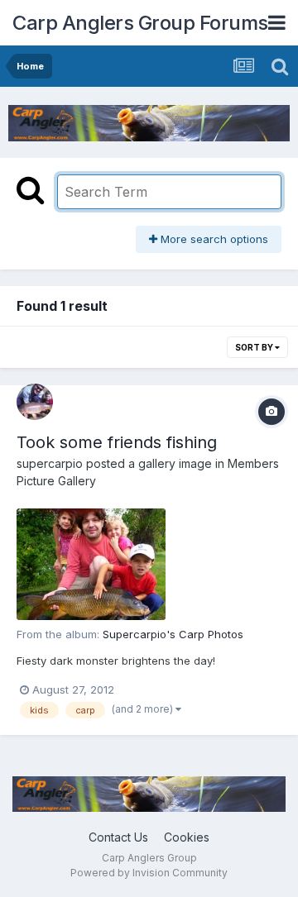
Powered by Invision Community (149, 872)
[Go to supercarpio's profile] (35, 402)
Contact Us (118, 837)
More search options (212, 239)
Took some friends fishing (117, 442)
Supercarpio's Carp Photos (173, 634)
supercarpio (50, 463)
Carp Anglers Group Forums (140, 23)
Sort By (255, 347)
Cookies (186, 837)
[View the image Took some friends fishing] (91, 564)
